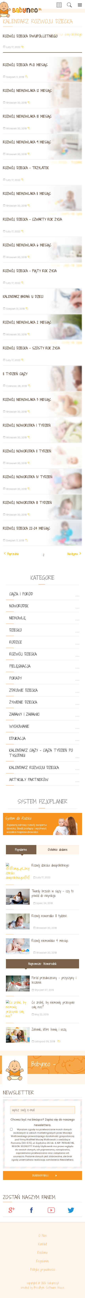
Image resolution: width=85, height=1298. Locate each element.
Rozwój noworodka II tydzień (27, 451)
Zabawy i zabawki (24, 714)
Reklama (42, 1252)
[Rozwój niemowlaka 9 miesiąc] (42, 146)
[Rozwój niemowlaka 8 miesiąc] (42, 198)
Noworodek (18, 605)
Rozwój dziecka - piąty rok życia (30, 271)
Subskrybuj (40, 1175)
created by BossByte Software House (42, 1288)
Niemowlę (17, 618)
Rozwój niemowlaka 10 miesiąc (27, 116)
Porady (15, 678)
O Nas (42, 1235)
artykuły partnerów (28, 779)
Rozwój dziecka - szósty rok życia (31, 348)
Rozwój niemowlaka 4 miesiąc (50, 940)
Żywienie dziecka (23, 702)
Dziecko (15, 630)
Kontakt (42, 1244)
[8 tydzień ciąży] (42, 378)
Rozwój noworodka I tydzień (27, 425)
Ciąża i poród (21, 594)
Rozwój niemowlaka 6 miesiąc (27, 245)
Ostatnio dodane (58, 850)
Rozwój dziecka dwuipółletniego (30, 36)
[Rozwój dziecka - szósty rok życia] (42, 352)
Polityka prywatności (42, 1269)
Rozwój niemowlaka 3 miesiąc (27, 399)
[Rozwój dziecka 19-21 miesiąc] (42, 69)
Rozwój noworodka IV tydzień (27, 477)
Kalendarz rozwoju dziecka (34, 767)
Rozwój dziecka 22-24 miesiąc (26, 528)
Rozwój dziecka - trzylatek (26, 168)
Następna (72, 554)
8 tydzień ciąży (15, 374)
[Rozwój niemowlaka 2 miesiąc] (42, 327)
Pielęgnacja (19, 666)
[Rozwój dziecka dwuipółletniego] (42, 42)
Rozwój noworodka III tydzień (27, 502)
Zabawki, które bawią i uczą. (49, 1029)
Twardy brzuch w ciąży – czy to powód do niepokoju (53, 893)
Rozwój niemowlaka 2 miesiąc (27, 322)
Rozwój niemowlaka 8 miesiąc (27, 193)
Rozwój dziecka (23, 654)
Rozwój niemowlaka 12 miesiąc (27, 90)
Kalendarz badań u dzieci (23, 296)
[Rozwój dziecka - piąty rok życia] (42, 275)
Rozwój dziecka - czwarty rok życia (32, 219)
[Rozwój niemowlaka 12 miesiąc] (42, 95)
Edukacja (17, 738)
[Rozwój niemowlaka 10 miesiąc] (42, 121)
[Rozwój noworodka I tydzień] (42, 430)
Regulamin (42, 1261)
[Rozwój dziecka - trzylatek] (42, 172)
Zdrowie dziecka (23, 690)
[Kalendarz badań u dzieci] (42, 301)
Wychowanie (19, 726)
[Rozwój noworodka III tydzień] (42, 507)
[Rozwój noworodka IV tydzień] (42, 481)
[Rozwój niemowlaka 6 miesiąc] (42, 249)
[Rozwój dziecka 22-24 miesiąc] (42, 533)
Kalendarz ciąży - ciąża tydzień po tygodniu (41, 753)
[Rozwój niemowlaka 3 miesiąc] (42, 404)
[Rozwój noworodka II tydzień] (42, 455)
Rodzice (15, 642)
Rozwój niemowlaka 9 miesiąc (27, 142)
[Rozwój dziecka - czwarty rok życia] (42, 224)
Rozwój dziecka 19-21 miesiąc (25, 65)
